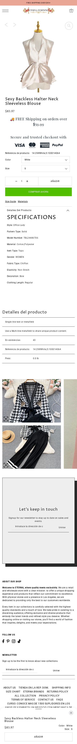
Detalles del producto (19, 210)
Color (8, 160)
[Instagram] (13, 641)
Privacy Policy (49, 695)
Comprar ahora (38, 192)
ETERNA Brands (33, 691)
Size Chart (13, 691)
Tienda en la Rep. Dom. (34, 687)
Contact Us (46, 699)
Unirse (62, 527)
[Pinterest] (8, 641)
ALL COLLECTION (25, 695)
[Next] (14, 24)
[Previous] (6, 24)
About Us (9, 687)
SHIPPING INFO (61, 687)
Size (7, 168)
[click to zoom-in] (69, 26)
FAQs (59, 699)
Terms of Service (23, 699)
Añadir (55, 181)
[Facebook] (3, 641)
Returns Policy (57, 691)
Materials (23, 201)
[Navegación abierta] (6, 10)
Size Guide (10, 201)
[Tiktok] (19, 641)
